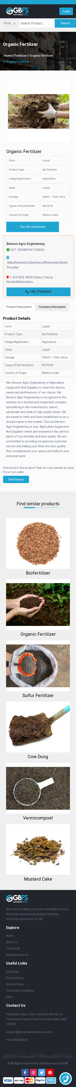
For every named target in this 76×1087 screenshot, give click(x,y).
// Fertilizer (19, 55)
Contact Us (13, 948)
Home (8, 55)
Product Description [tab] (19, 306)
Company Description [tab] (52, 306)
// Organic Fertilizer (40, 55)
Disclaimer (12, 971)
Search (65, 23)
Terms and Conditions (20, 990)
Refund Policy (15, 984)
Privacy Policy (15, 978)
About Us (12, 942)
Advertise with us (17, 954)
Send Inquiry (16, 479)
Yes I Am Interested (32, 226)
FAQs (9, 997)
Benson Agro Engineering (25, 244)
